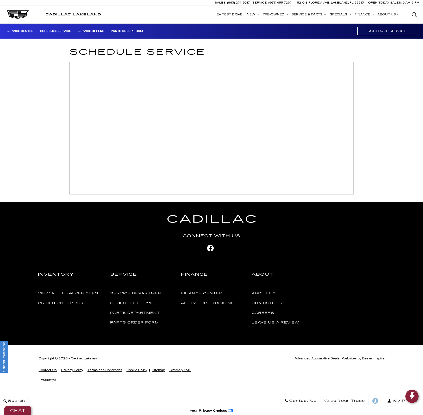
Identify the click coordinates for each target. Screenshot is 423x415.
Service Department (137, 293)
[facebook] (210, 248)
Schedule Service (55, 31)
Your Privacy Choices (209, 411)
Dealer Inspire (373, 358)
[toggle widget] (412, 396)
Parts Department (135, 312)
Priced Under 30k (61, 303)
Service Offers (91, 31)
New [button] (252, 15)
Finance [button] (362, 15)
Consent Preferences (4, 357)
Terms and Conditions (104, 370)
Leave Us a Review (275, 322)
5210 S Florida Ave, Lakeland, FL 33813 (330, 2)
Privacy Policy (72, 370)
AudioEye (48, 380)
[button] (414, 14)
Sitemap (158, 370)
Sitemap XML (180, 370)
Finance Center (202, 293)
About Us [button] (386, 15)
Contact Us (267, 303)
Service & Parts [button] (307, 15)
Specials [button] (338, 15)
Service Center (20, 31)
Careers (263, 312)
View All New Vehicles (68, 293)
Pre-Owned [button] (273, 15)
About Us (264, 293)
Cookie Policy (136, 370)
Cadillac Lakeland (84, 358)
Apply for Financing (207, 303)
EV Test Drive (229, 14)
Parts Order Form (127, 31)
